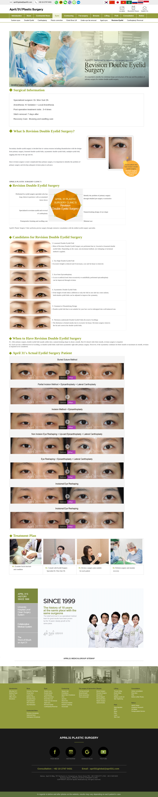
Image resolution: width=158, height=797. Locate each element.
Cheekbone (65, 693)
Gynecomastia (101, 703)
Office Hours (12, 697)
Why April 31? (13, 691)
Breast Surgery (101, 691)
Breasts (96, 16)
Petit (116, 16)
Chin (63, 697)
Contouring (69, 16)
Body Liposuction (84, 695)
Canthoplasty (42, 20)
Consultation (128, 16)
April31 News (135, 705)
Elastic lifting (117, 693)
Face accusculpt (83, 697)
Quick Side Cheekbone (68, 695)
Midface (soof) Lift (119, 697)
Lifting (107, 16)
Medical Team (13, 693)
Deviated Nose (31, 699)
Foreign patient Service (138, 711)
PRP (115, 709)
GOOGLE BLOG (87, 759)
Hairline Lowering (67, 704)
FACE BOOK (54, 759)
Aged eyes (104, 20)
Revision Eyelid (117, 20)
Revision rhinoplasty (33, 713)
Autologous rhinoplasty (33, 717)
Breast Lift (99, 695)
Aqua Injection (118, 707)
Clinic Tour (12, 695)
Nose (29, 16)
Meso (115, 711)
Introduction (17, 16)
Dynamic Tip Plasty (32, 691)
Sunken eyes (15, 20)
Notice (141, 16)
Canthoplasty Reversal (135, 20)
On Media (134, 709)
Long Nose (30, 695)
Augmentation (31, 701)
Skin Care (117, 717)
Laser (115, 715)
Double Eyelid (29, 20)
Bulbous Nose (31, 697)
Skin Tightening (118, 699)
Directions (12, 699)
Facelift (116, 695)
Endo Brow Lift (72, 20)
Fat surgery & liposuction (87, 688)
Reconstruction (101, 699)
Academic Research (137, 707)
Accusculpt (65, 706)
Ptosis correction (57, 20)
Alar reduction (31, 703)
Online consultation (137, 691)
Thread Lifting (118, 691)
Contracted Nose (43, 16)
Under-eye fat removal (88, 20)
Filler (115, 713)
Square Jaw (65, 691)
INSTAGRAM (70, 759)
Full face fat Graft (84, 691)
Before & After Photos (137, 697)
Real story (134, 693)
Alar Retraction (31, 704)
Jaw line (64, 699)
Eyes (57, 16)
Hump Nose (30, 693)
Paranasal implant (67, 703)
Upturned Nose (31, 715)
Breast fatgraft (101, 697)
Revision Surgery (102, 693)
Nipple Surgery (101, 701)
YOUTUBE (103, 759)
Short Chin (65, 701)
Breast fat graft (83, 693)
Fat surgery (83, 16)
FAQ (132, 695)
